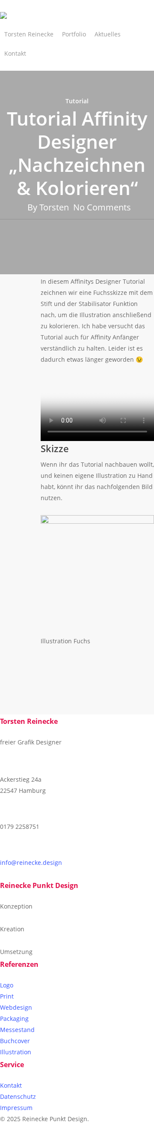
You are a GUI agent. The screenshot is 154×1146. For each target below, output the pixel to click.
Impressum (16, 1108)
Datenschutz (18, 1096)
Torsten (54, 207)
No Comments (102, 207)
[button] (77, 1140)
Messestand (17, 1030)
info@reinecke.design (31, 862)
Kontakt (11, 1085)
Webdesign (16, 1007)
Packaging (14, 1018)
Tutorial (77, 101)
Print (7, 996)
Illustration (15, 1052)
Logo (6, 985)
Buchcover (15, 1041)
